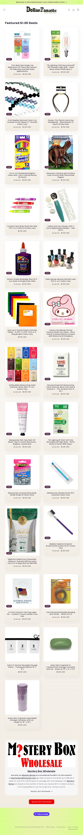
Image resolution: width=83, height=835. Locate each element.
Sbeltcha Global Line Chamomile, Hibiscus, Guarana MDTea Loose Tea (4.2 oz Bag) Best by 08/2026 (22, 561)
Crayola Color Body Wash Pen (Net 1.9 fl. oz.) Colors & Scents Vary (22, 227)
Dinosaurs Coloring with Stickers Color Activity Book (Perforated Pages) (61, 175)
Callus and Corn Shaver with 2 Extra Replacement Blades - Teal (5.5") (61, 228)
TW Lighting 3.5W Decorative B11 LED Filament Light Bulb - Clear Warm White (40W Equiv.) (61, 67)
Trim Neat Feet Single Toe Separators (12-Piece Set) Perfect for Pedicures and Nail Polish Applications (22, 68)
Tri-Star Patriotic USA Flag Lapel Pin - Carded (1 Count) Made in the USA (22, 614)
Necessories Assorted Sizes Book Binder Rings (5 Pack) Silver (22, 494)
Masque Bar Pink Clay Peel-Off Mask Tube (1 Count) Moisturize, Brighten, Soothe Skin (22, 442)
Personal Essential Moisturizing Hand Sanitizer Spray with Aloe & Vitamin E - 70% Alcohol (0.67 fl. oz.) (60, 388)
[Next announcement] (79, 2)
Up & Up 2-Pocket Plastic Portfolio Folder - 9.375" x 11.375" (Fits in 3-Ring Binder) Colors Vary (22, 332)
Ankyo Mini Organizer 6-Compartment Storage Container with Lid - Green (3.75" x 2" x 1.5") (60, 667)
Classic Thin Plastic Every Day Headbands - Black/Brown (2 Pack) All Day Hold (61, 122)
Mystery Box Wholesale (40, 791)
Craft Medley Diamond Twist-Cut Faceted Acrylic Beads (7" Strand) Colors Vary (22, 122)
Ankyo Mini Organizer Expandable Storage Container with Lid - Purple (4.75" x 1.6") (22, 720)
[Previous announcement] (4, 2)
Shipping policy (73, 829)
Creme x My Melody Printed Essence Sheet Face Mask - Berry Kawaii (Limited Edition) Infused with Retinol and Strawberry (61, 333)
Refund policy (50, 827)
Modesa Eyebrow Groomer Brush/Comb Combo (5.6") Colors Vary (60, 546)
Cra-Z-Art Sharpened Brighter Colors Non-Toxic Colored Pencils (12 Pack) (22, 175)
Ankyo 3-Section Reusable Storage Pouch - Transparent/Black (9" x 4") (22, 667)
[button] (4, 10)
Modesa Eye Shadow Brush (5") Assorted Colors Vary (60, 494)
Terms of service (72, 827)
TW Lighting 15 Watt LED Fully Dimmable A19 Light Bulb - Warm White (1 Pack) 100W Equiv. (61, 442)
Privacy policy (61, 827)
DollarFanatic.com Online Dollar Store (32, 827)
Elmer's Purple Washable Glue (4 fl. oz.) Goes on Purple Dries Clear (22, 280)
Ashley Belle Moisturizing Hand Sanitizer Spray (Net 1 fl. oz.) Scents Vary (22, 387)
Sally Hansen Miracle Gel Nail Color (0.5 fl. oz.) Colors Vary (61, 280)
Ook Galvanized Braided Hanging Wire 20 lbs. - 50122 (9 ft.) (60, 613)
